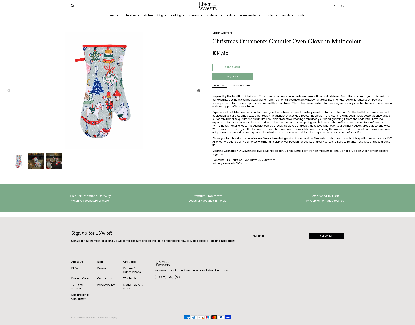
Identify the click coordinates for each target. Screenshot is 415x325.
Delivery (102, 268)
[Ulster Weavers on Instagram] (163, 278)
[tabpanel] (19, 161)
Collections (130, 15)
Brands (286, 15)
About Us (77, 262)
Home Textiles (248, 15)
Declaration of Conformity (80, 297)
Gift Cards (129, 262)
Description (219, 85)
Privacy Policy (106, 285)
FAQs (74, 268)
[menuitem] (114, 15)
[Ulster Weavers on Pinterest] (177, 278)
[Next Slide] (198, 90)
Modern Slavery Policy (133, 286)
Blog (100, 262)
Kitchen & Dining (154, 15)
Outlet (301, 15)
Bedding (176, 15)
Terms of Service (77, 286)
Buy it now (232, 76)
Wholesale (129, 278)
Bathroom (213, 15)
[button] (232, 67)
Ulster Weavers (222, 33)
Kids (230, 15)
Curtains (194, 15)
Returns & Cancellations (132, 270)
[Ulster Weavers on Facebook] (157, 278)
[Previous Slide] (9, 90)
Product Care (241, 85)
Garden (269, 15)
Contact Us (104, 278)
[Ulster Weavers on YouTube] (170, 278)
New (112, 15)
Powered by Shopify (106, 317)
